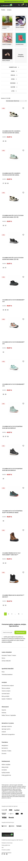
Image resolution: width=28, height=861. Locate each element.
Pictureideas (8, 852)
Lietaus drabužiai (6, 661)
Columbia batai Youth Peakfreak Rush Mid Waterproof (12, 427)
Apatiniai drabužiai (7, 668)
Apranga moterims (7, 726)
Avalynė (9, 10)
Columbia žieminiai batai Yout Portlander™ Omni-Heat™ (11, 554)
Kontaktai (4, 770)
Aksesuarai (5, 707)
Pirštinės (4, 712)
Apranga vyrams (6, 729)
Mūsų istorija (5, 767)
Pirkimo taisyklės (6, 764)
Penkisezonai (6, 761)
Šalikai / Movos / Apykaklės (9, 715)
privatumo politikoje (7, 642)
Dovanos (4, 753)
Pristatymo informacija (7, 842)
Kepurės (4, 710)
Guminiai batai (5, 693)
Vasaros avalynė (6, 691)
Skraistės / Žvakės (6, 751)
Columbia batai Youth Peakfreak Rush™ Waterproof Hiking (12, 511)
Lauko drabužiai (7, 652)
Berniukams (5, 748)
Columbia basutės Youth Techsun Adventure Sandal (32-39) (12, 216)
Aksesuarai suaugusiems (8, 734)
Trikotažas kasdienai (7, 674)
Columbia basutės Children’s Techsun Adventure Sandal (11, 132)
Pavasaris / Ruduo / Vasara (9, 655)
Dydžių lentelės (6, 772)
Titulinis (3, 10)
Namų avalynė (5, 696)
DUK (2, 847)
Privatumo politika (6, 849)
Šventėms (5, 742)
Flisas (3, 672)
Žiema (3, 658)
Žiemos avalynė (6, 688)
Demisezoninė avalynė (8, 685)
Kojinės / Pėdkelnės (7, 699)
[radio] (3, 141)
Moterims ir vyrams (8, 723)
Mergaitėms (5, 745)
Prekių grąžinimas (6, 775)
